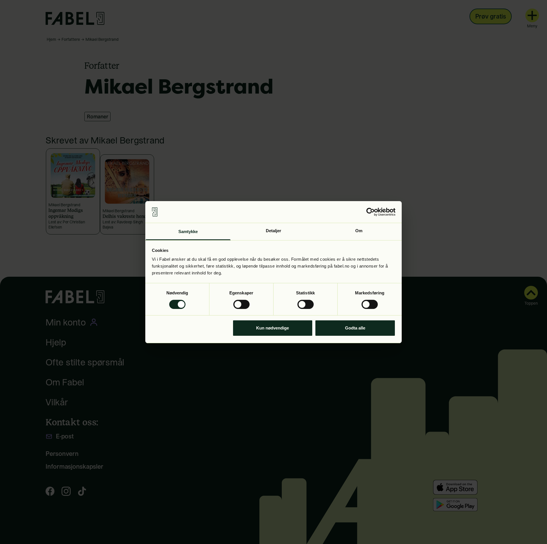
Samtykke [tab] (188, 231)
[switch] (241, 304)
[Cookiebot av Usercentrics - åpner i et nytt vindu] (370, 212)
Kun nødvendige (272, 327)
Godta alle (355, 327)
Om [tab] (358, 230)
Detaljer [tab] (273, 230)
